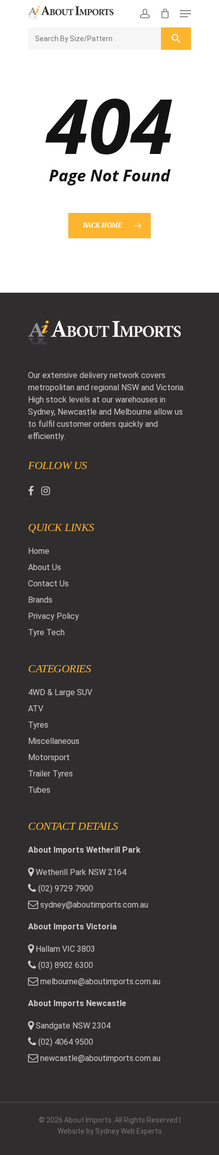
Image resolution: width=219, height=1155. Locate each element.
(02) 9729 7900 (64, 888)
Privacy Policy (53, 616)
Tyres (38, 725)
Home (38, 551)
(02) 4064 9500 (64, 1042)
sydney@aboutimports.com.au (94, 905)
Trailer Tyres (50, 773)
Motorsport (49, 757)
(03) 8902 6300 (64, 965)
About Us (44, 567)
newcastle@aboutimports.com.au (100, 1058)
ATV (35, 708)
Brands (40, 600)
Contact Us (48, 583)
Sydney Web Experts (128, 1131)
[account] (144, 13)
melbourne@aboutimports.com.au (100, 981)
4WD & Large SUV (60, 692)
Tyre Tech (46, 632)
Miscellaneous (53, 741)
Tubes (39, 790)
